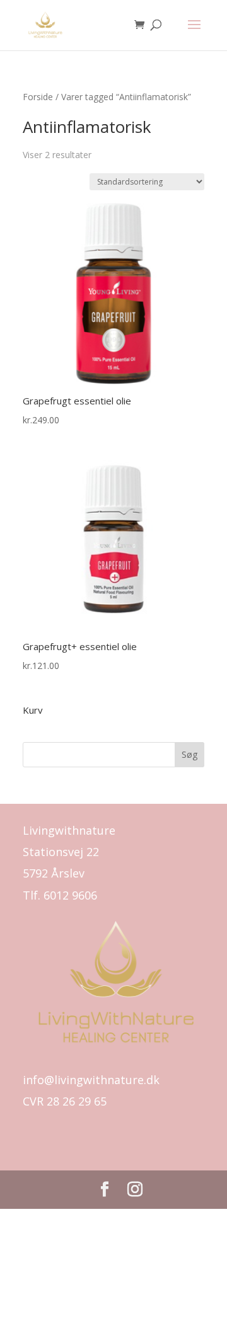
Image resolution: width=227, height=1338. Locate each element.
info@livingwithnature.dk (91, 1079)
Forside (38, 97)
